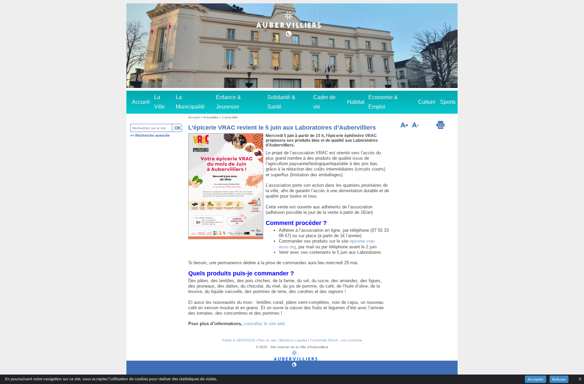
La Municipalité (190, 102)
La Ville (159, 102)
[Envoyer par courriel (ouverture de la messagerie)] (427, 126)
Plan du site (267, 340)
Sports (448, 102)
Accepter (535, 379)
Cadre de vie (324, 102)
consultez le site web (264, 323)
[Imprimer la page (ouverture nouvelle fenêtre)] (440, 125)
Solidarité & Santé (281, 102)
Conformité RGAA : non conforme (336, 340)
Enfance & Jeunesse (228, 102)
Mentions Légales (293, 340)
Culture (427, 102)
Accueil (141, 102)
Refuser (559, 379)
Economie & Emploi (383, 102)
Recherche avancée (152, 135)
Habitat (355, 102)
